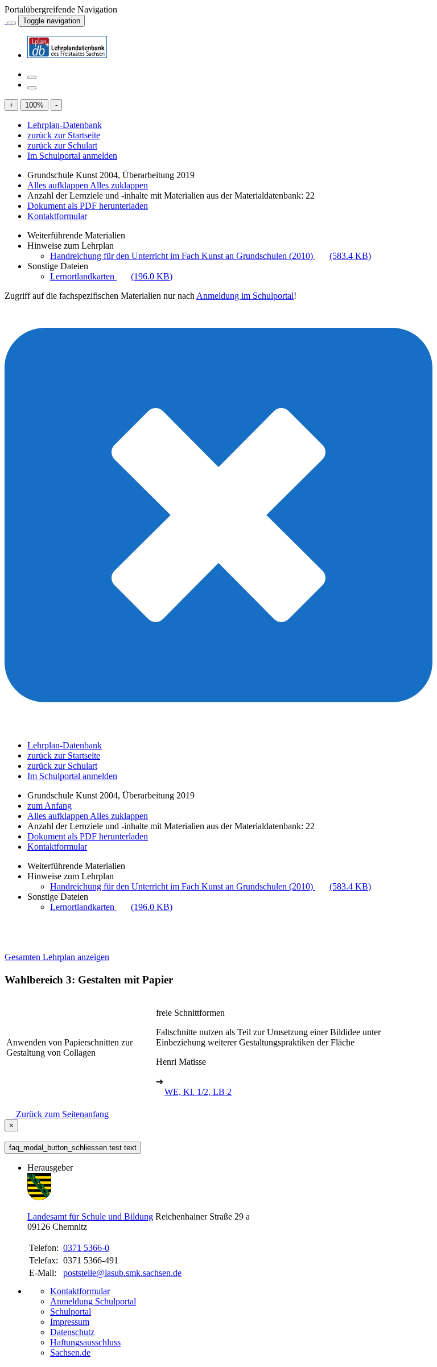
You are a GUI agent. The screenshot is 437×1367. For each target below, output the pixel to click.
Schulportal (70, 1311)
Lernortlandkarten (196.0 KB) (111, 276)
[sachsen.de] (6, 20)
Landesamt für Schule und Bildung (90, 1216)
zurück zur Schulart (62, 145)
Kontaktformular (57, 216)
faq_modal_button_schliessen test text (73, 1147)
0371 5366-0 (86, 1248)
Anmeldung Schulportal (93, 1301)
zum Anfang (49, 805)
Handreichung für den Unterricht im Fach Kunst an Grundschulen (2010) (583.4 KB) (210, 256)
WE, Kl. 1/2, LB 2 (198, 1092)
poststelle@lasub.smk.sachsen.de (122, 1273)
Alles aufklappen (58, 185)
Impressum (69, 1322)
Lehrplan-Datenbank (64, 125)
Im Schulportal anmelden (72, 155)
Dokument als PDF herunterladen (87, 206)
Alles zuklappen (119, 185)
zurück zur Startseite (63, 135)
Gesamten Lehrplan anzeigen (57, 957)
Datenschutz (72, 1332)
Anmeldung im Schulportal (245, 295)
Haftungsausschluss (85, 1342)
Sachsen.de (70, 1352)
